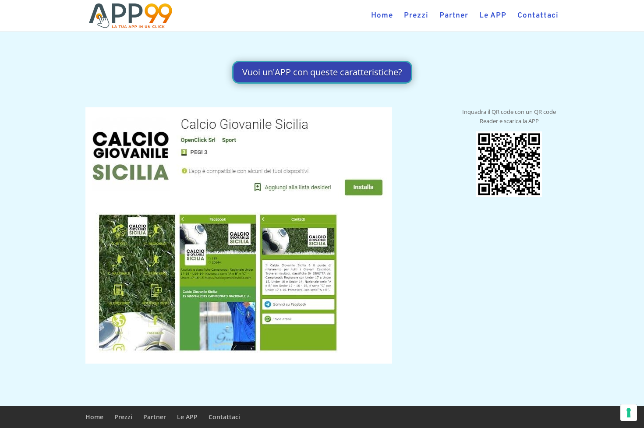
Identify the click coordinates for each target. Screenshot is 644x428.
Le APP (492, 17)
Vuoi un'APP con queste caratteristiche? (322, 72)
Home (382, 17)
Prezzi (416, 17)
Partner (453, 17)
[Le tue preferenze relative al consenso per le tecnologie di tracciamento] (628, 412)
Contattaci (538, 17)
